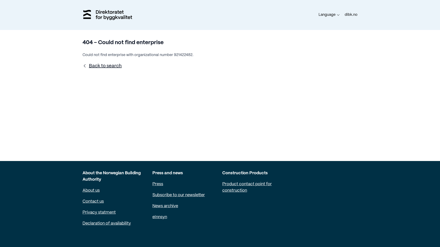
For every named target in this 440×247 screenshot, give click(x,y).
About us (91, 191)
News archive (165, 206)
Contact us (93, 202)
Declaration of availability (106, 224)
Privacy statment (99, 213)
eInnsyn (159, 217)
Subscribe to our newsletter (178, 195)
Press (157, 184)
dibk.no (351, 14)
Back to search (105, 66)
